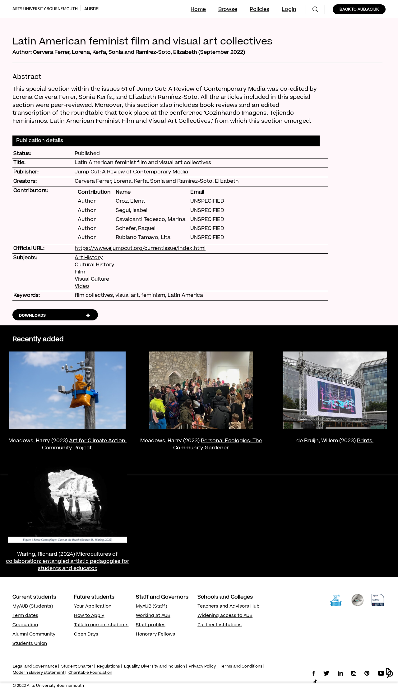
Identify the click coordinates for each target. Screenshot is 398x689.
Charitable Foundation (90, 673)
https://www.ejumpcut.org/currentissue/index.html (140, 248)
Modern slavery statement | (39, 673)
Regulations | (109, 666)
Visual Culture (92, 279)
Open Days (86, 634)
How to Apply (89, 616)
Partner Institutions (219, 625)
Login (289, 9)
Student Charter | (78, 666)
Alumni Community (33, 634)
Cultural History (94, 265)
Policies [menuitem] (259, 9)
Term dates (25, 616)
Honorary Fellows (155, 634)
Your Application (92, 606)
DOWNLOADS (32, 316)
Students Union (29, 644)
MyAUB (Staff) (151, 606)
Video (82, 286)
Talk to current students (101, 625)
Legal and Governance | (36, 666)
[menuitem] (315, 9)
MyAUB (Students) (32, 606)
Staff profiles (150, 625)
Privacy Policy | (203, 666)
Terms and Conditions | (242, 666)
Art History (89, 257)
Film (80, 272)
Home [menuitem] (198, 9)
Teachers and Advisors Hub (228, 606)
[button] (389, 673)
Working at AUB (153, 616)
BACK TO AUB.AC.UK (359, 9)
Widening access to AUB (224, 616)
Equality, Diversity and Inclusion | (155, 666)
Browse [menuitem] (227, 9)
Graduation (25, 625)
